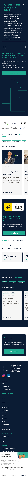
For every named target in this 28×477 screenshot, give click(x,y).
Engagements (5, 436)
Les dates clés (5, 386)
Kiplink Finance (6, 429)
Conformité (21, 282)
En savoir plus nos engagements (14, 232)
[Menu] (25, 47)
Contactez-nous (14, 73)
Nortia (3, 399)
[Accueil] (4, 47)
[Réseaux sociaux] (4, 376)
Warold (4, 413)
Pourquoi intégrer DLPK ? (8, 451)
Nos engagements (6, 389)
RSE (3, 441)
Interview (4, 439)
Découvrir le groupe (8, 245)
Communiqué (16, 141)
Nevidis (4, 405)
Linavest (4, 427)
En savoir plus (7, 192)
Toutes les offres (7, 287)
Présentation (5, 384)
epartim (4, 415)
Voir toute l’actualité (8, 146)
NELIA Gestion (5, 407)
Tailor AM (4, 421)
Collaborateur (6, 141)
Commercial (12, 282)
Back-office (4, 282)
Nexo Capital (5, 424)
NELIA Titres (5, 410)
